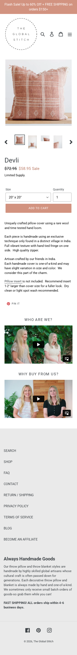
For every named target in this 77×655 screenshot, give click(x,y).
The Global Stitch (43, 641)
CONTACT (11, 484)
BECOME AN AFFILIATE (21, 539)
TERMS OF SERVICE (18, 517)
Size (8, 189)
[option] (19, 140)
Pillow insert (13, 281)
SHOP (8, 462)
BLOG (8, 528)
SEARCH (10, 451)
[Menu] (69, 33)
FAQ (7, 473)
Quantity (58, 189)
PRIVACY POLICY (16, 506)
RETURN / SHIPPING (19, 495)
